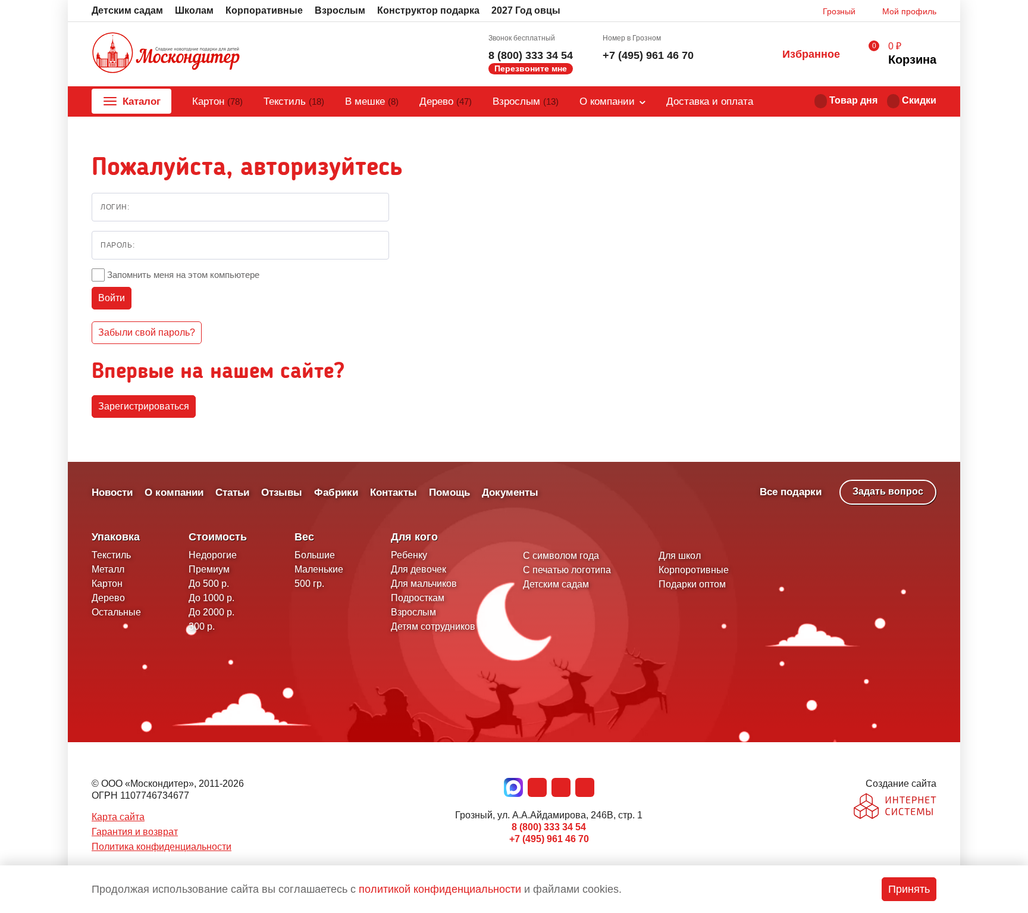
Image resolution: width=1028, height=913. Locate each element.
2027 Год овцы (525, 10)
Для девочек (418, 569)
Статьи (232, 492)
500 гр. (309, 584)
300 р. (202, 626)
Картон (217, 101)
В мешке (372, 101)
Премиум (209, 569)
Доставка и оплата (709, 101)
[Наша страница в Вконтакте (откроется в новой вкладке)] (537, 787)
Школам (194, 10)
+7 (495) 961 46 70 (648, 55)
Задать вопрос (888, 491)
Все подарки (791, 492)
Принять (909, 889)
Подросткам (417, 598)
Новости (112, 492)
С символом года (561, 556)
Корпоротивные (694, 570)
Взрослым (340, 10)
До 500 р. (209, 584)
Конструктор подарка (428, 10)
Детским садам (127, 10)
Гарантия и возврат (135, 832)
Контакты (393, 492)
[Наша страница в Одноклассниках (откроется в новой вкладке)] (561, 787)
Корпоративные (264, 10)
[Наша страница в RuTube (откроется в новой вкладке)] (584, 787)
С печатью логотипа (567, 570)
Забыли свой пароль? (146, 332)
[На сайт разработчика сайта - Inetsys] (895, 807)
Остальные (116, 612)
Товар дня (853, 100)
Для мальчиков (424, 584)
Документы (510, 492)
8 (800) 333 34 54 (530, 55)
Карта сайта (118, 817)
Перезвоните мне (530, 68)
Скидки (919, 100)
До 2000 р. (211, 612)
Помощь (449, 492)
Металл (108, 569)
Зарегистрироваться (143, 406)
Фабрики (336, 492)
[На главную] (166, 54)
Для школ (680, 556)
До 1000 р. (211, 598)
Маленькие (318, 569)
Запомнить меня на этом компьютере (183, 275)
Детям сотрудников (433, 626)
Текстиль (294, 101)
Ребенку (409, 555)
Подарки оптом (692, 584)
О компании (607, 101)
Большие (314, 555)
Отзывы (281, 492)
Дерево (445, 101)
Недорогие (213, 555)
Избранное (811, 54)
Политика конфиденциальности (161, 847)
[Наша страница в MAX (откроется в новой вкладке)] (513, 787)
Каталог (142, 101)
